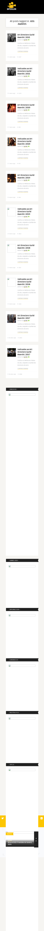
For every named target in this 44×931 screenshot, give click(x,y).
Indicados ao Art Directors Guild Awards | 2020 (25, 141)
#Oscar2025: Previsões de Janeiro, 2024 (20, 843)
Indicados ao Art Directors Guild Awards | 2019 (25, 211)
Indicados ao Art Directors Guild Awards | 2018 (25, 282)
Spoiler (26, 40)
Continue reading (23, 51)
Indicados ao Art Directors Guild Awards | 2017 (25, 352)
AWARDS (9, 834)
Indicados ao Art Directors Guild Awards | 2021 (25, 71)
